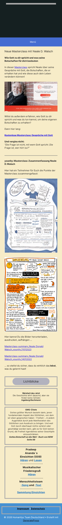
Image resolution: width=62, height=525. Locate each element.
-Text (38, 485)
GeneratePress (31, 520)
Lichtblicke (31, 381)
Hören (24, 460)
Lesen (38, 460)
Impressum (23, 508)
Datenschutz (38, 508)
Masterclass (20, 67)
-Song (24, 485)
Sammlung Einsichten (31, 492)
